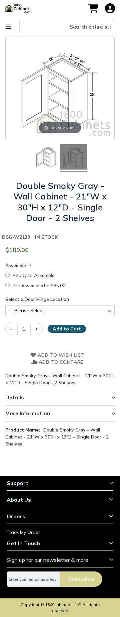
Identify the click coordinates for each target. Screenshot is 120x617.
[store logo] (21, 8)
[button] (110, 8)
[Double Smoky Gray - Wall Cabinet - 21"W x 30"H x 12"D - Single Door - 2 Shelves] (46, 158)
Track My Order (23, 532)
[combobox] (67, 26)
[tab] (60, 398)
